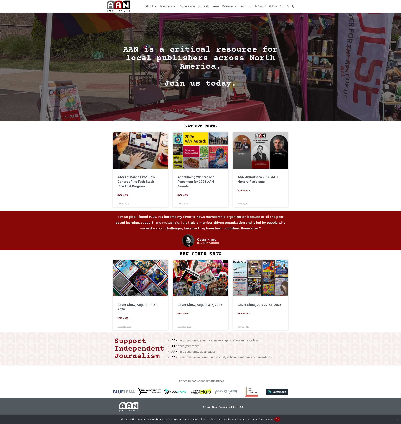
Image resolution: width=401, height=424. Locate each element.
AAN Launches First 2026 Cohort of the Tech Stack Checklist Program (136, 181)
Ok (277, 419)
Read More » (123, 195)
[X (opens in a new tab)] (288, 6)
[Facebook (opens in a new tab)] (293, 6)
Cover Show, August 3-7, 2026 (199, 305)
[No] (397, 419)
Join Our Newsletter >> (223, 407)
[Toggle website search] (281, 6)
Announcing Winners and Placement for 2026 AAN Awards (195, 181)
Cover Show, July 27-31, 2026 (260, 305)
